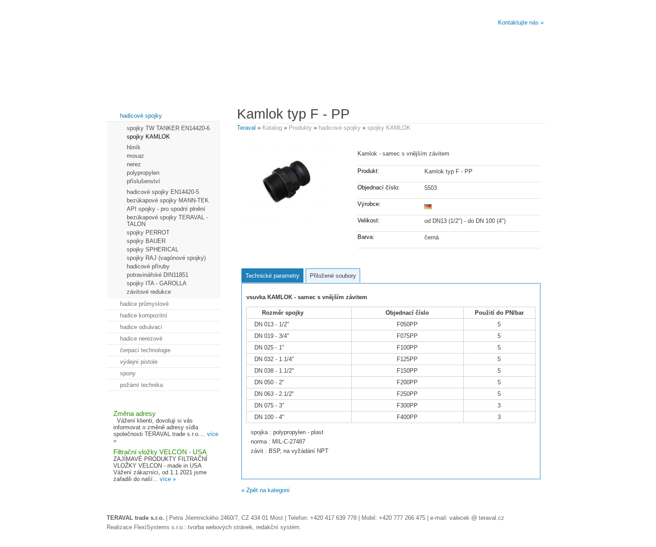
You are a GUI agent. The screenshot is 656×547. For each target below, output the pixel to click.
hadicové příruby (148, 266)
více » (168, 479)
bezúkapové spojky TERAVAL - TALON (167, 220)
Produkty (300, 127)
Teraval (246, 127)
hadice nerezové (141, 338)
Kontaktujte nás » (521, 22)
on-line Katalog (510, 85)
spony (128, 373)
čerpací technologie (145, 350)
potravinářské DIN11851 (157, 274)
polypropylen (143, 172)
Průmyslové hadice (436, 85)
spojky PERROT (148, 232)
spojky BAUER (146, 241)
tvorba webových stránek (220, 527)
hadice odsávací (141, 327)
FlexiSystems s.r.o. (159, 527)
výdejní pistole (139, 361)
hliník (134, 147)
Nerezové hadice (216, 85)
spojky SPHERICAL (153, 249)
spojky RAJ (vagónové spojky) (166, 258)
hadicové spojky (340, 127)
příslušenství (143, 181)
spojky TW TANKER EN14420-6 (168, 128)
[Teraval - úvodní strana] (217, 40)
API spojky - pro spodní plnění (166, 209)
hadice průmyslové (144, 303)
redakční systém (277, 527)
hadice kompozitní (143, 315)
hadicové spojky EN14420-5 (163, 192)
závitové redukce (149, 291)
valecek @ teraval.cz (476, 517)
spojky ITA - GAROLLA (157, 283)
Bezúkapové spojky (289, 85)
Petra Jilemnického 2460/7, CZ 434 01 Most (226, 517)
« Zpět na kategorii (265, 490)
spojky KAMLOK (389, 127)
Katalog (272, 127)
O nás (142, 85)
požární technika (141, 385)
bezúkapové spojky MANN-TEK (168, 200)
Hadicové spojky (363, 85)
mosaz (135, 155)
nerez (134, 164)
